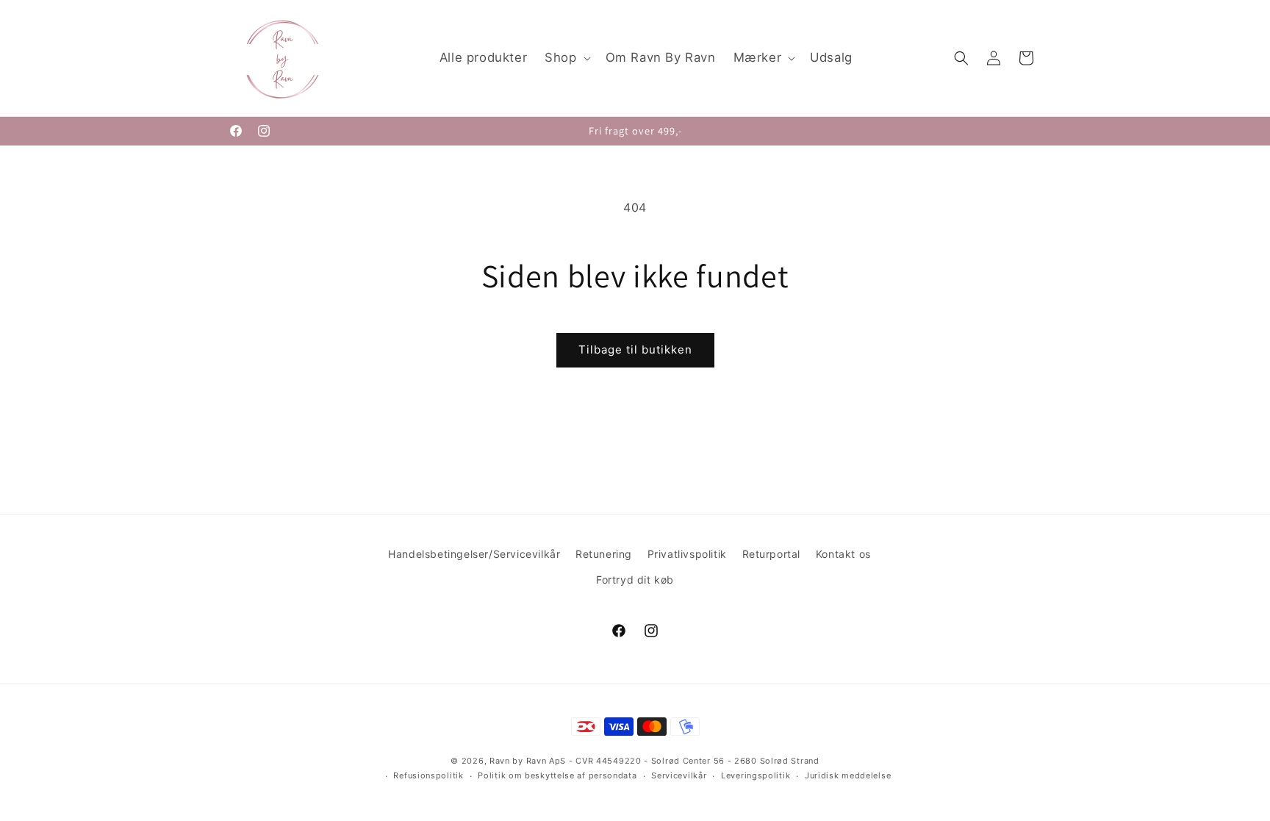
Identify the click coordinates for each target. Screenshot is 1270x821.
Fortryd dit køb (635, 579)
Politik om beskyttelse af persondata (557, 775)
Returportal (771, 554)
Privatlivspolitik (687, 554)
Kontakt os (843, 554)
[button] (566, 58)
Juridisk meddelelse (848, 775)
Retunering (603, 554)
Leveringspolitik (755, 775)
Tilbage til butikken (635, 349)
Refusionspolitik (428, 775)
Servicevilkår (678, 775)
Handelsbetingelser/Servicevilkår (474, 554)
